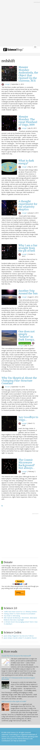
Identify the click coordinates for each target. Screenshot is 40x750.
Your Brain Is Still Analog (12, 616)
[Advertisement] (20, 23)
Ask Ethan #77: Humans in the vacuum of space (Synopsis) (18, 678)
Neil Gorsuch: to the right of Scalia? (14, 701)
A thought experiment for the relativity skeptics (27, 205)
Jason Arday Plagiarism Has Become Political (18, 636)
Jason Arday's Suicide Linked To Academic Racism (20, 638)
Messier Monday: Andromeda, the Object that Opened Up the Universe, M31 (28, 74)
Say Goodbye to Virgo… (28, 418)
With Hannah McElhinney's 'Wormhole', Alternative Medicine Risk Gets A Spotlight (20, 619)
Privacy (33, 732)
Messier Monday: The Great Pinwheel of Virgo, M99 (27, 120)
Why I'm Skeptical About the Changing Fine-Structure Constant (19, 380)
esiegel (7, 84)
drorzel (7, 387)
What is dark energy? (26, 162)
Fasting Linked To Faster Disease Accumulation (19, 614)
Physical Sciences (24, 343)
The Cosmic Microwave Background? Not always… (26, 464)
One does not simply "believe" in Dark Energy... (26, 335)
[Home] (13, 50)
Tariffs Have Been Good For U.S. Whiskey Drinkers (20, 612)
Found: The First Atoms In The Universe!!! (16, 656)
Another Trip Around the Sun (28, 292)
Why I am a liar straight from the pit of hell (27, 248)
